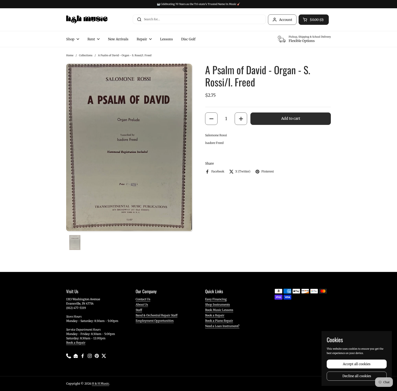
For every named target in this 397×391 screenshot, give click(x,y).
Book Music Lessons (219, 310)
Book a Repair (75, 342)
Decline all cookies (356, 376)
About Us (142, 304)
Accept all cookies (357, 364)
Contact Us (143, 299)
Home (69, 55)
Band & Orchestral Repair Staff (156, 315)
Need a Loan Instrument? (222, 326)
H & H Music (100, 383)
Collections (85, 55)
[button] (211, 118)
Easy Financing (216, 299)
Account (285, 20)
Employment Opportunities (155, 321)
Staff (139, 310)
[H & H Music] (87, 20)
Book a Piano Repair (219, 321)
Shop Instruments (217, 304)
